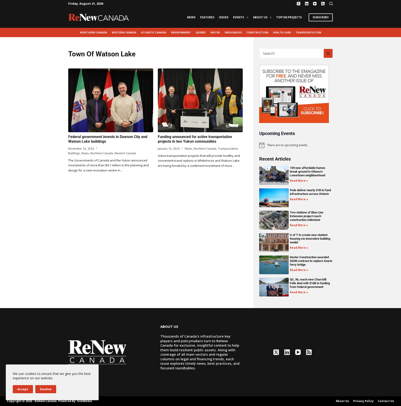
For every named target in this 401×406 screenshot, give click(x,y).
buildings (74, 153)
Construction (257, 32)
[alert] (296, 145)
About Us (260, 17)
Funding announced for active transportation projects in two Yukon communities (195, 139)
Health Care (282, 32)
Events (238, 17)
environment (181, 32)
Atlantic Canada (153, 32)
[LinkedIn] (306, 3)
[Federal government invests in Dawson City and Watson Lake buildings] (110, 100)
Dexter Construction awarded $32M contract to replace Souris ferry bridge (311, 260)
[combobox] (291, 53)
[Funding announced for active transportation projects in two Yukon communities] (200, 100)
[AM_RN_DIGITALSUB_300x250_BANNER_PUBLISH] (294, 93)
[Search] (331, 3)
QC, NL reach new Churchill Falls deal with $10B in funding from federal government (310, 283)
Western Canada (124, 32)
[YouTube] (315, 3)
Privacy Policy (363, 401)
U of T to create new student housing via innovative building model (310, 238)
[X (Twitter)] (298, 3)
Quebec (201, 32)
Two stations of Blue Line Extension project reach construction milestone (306, 216)
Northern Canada (93, 32)
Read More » (299, 181)
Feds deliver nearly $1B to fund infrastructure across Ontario (310, 192)
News (191, 17)
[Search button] (328, 53)
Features (207, 17)
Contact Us (386, 401)
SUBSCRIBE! (321, 17)
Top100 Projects (289, 17)
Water (215, 32)
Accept (22, 389)
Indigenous (233, 32)
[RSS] (323, 3)
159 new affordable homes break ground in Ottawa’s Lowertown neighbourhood (307, 171)
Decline (46, 389)
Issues (223, 17)
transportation (308, 32)
